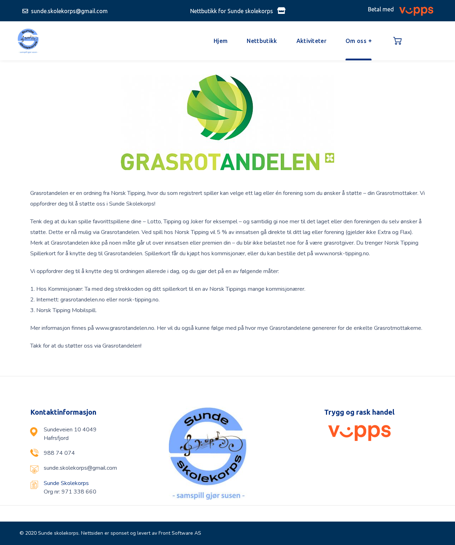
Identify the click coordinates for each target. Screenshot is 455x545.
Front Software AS (180, 533)
